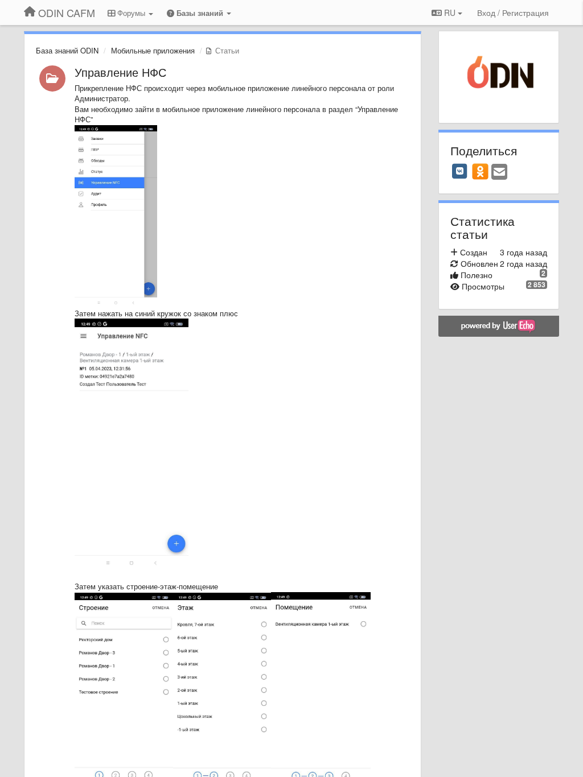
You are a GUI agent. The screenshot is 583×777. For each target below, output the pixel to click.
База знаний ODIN (67, 50)
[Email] (499, 172)
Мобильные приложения (153, 50)
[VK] (460, 171)
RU (450, 12)
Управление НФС (120, 72)
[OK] (480, 171)
